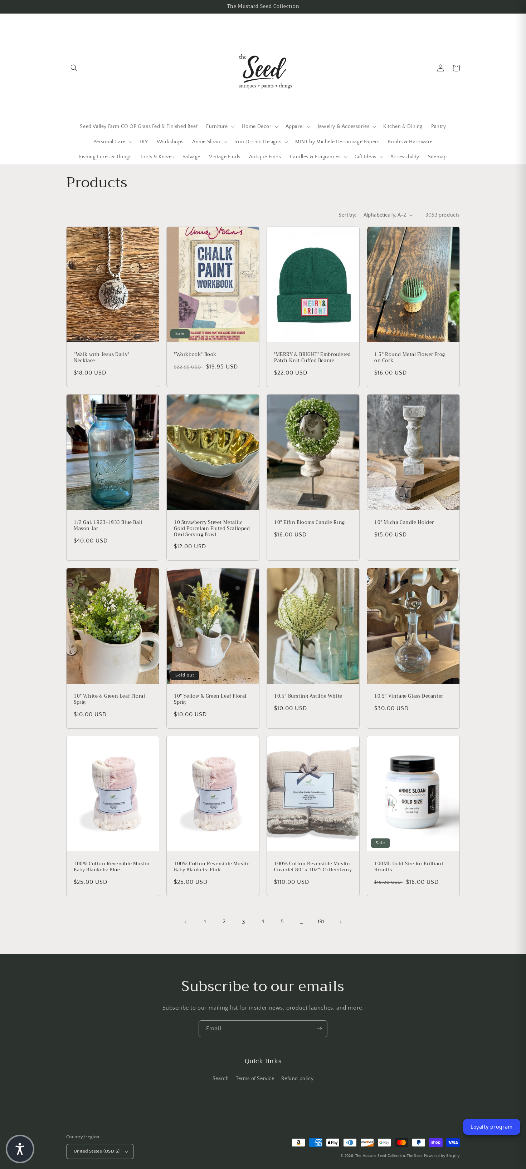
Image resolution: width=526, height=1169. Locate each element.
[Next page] (340, 922)
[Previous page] (186, 922)
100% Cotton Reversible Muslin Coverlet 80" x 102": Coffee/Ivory (313, 867)
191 (321, 922)
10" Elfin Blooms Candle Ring (309, 523)
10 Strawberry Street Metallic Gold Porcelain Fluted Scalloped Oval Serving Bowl (212, 529)
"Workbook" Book (195, 355)
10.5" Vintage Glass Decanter (408, 696)
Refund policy (297, 1078)
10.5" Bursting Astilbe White (308, 696)
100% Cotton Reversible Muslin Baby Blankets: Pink (212, 867)
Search (221, 1078)
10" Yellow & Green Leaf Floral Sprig (210, 699)
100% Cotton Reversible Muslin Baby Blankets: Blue (112, 867)
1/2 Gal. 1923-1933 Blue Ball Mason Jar (108, 526)
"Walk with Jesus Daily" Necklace (102, 358)
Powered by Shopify (442, 1156)
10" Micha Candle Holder (404, 523)
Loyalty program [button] (492, 1126)
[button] (74, 68)
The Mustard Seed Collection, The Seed (389, 1156)
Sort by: (347, 215)
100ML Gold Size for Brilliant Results (408, 867)
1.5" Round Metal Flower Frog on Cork (409, 358)
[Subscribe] (319, 1028)
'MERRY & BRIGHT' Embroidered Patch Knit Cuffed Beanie (312, 358)
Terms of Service (255, 1078)
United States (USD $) (97, 1151)
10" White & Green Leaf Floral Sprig (109, 699)
